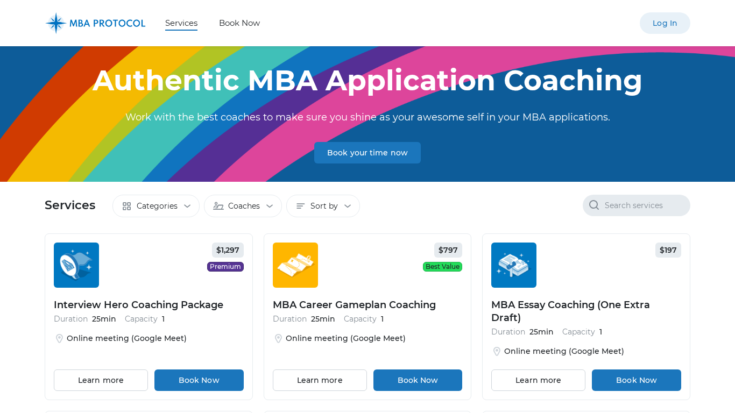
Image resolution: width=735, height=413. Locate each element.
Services (181, 23)
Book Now (239, 23)
